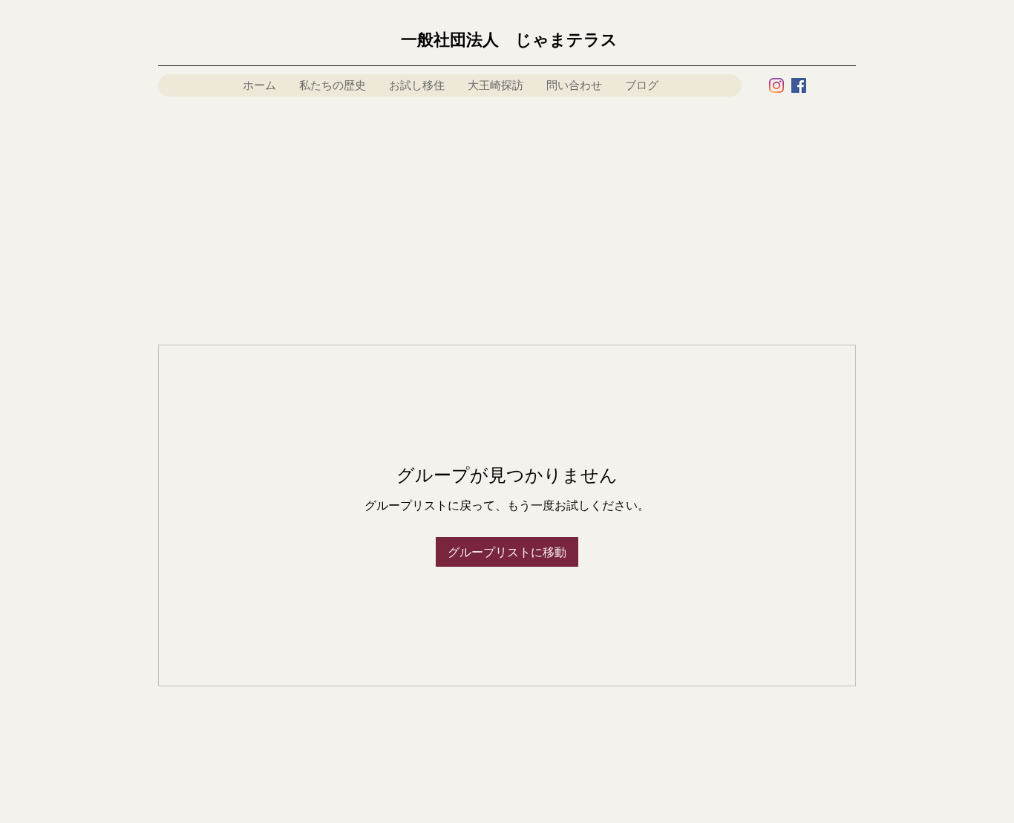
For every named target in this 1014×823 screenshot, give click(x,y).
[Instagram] (776, 85)
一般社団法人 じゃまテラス (509, 39)
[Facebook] (798, 85)
